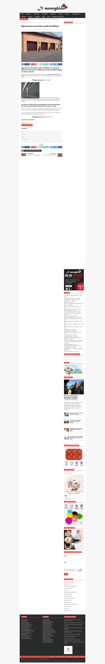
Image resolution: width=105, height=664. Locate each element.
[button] (21, 13)
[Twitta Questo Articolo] (27, 66)
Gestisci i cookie (5, 662)
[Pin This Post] (34, 66)
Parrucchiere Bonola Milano (69, 597)
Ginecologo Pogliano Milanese (70, 631)
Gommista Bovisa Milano (69, 584)
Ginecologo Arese (67, 616)
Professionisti (75, 15)
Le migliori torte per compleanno (70, 625)
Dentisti (61, 15)
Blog (48, 18)
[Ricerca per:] (78, 20)
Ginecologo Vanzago (68, 629)
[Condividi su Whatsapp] (45, 66)
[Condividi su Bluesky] (56, 66)
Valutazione (23, 123)
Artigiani (28, 15)
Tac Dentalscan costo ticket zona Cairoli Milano (73, 633)
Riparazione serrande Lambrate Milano (32, 152)
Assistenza (44, 15)
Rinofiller (66, 587)
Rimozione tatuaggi (68, 601)
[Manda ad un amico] (38, 66)
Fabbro (40, 30)
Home (22, 15)
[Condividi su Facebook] (23, 66)
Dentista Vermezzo (68, 595)
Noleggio (37, 18)
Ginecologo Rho (67, 586)
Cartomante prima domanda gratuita (71, 591)
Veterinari (23, 18)
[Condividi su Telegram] (53, 66)
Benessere (53, 15)
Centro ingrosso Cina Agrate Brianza (71, 580)
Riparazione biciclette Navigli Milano (71, 617)
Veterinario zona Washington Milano (71, 603)
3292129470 (47, 81)
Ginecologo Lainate (68, 620)
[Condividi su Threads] (60, 66)
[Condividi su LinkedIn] (30, 66)
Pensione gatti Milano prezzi (70, 594)
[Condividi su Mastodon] (49, 66)
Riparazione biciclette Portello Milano (71, 606)
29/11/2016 (25, 30)
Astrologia (36, 15)
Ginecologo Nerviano (68, 621)
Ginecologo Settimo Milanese (70, 602)
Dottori (67, 15)
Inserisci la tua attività (58, 18)
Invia (41, 146)
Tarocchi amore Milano (68, 636)
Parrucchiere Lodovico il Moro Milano (71, 612)
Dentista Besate (67, 614)
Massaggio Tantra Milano (69, 583)
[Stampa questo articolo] (42, 66)
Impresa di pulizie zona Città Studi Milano (72, 627)
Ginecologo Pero (67, 632)
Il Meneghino (31, 30)
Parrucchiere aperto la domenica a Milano (72, 598)
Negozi (30, 18)
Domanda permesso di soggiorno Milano (72, 609)
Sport (43, 18)
